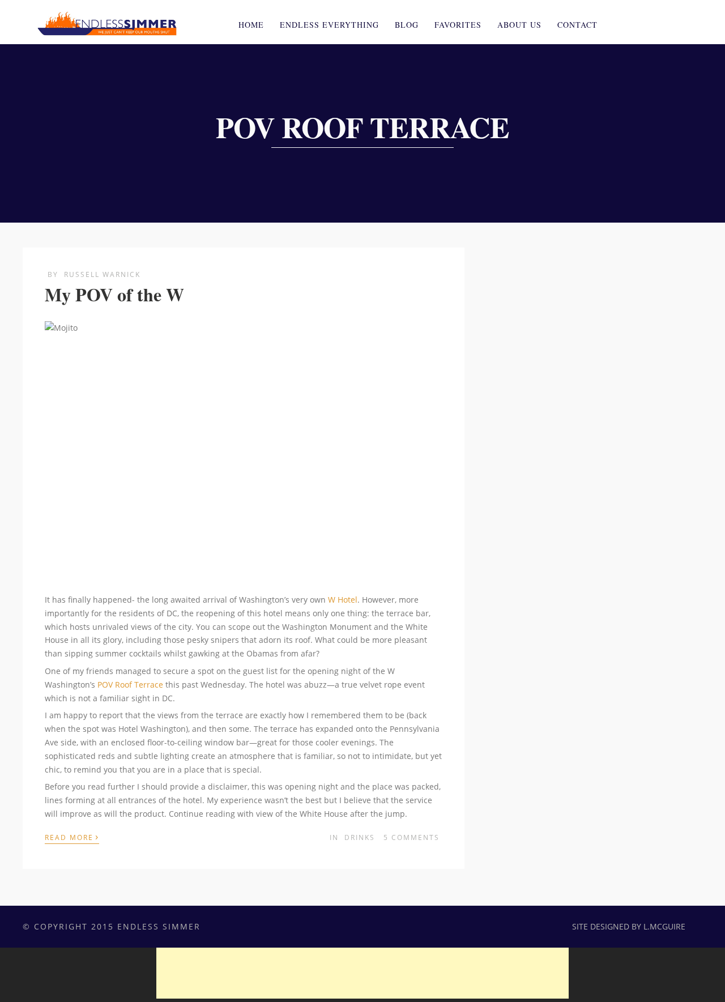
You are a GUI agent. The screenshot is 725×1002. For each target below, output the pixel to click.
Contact (577, 24)
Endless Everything (329, 24)
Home (251, 24)
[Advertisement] (362, 973)
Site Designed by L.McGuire (628, 926)
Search (682, 23)
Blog (407, 24)
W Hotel (342, 599)
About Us (519, 24)
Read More (72, 836)
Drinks (359, 837)
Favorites (457, 24)
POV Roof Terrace (130, 684)
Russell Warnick (102, 274)
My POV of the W (114, 294)
